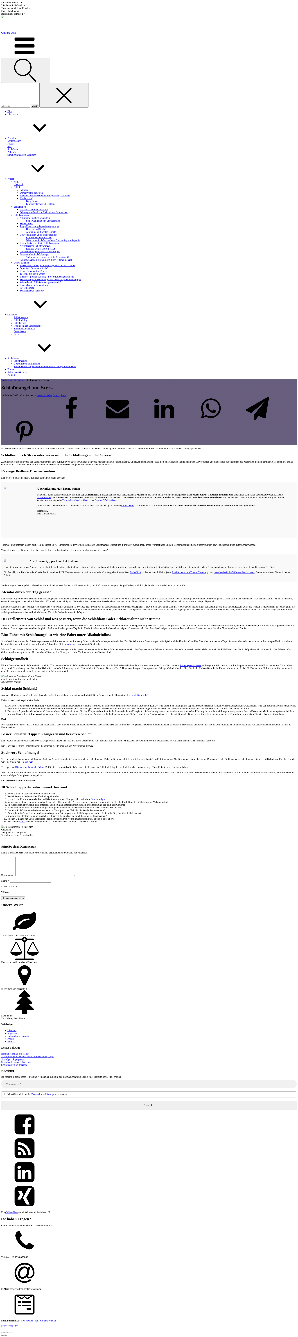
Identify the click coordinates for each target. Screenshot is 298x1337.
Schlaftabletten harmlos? (32, 290)
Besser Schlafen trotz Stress (33, 271)
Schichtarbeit (26, 223)
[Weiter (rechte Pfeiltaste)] (5, 1335)
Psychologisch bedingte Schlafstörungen (39, 243)
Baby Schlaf (32, 201)
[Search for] (16, 105)
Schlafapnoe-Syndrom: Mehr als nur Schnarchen (44, 212)
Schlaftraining (20, 320)
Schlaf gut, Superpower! (13, 1059)
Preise (17, 334)
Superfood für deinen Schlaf (33, 268)
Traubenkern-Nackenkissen (75, 500)
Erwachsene (20, 331)
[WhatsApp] (210, 419)
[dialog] (149, 1273)
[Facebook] (71, 419)
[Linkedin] (164, 419)
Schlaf (56, 395)
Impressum (12, 1033)
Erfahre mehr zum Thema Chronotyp (190, 572)
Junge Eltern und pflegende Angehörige (39, 226)
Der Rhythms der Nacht (31, 192)
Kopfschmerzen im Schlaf (39, 237)
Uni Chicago (27, 762)
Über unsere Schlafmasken (27, 363)
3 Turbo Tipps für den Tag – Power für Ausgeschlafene (47, 276)
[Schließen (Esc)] (12, 1332)
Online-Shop (127, 505)
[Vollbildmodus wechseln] (5, 1332)
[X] (24, 419)
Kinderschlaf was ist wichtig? (40, 204)
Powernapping (27, 288)
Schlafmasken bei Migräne (14, 1065)
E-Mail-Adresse (10, 886)
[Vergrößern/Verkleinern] (2, 1332)
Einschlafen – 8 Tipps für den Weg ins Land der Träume (47, 265)
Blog (16, 181)
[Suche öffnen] (25, 70)
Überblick (18, 184)
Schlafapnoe (20, 206)
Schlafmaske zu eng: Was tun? (16, 1062)
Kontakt (11, 1041)
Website (5, 892)
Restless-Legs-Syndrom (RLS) (41, 248)
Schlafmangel (70, 644)
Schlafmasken (20, 361)
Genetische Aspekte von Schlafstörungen (40, 251)
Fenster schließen (9, 1326)
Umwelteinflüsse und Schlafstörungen (38, 234)
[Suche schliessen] (63, 95)
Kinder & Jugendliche (24, 328)
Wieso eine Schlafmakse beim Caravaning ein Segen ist (53, 240)
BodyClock (135, 572)
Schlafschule (20, 323)
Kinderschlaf (26, 198)
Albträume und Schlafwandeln (35, 218)
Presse (10, 1038)
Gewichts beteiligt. (140, 695)
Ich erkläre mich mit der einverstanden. (37, 1094)
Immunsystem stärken (190, 665)
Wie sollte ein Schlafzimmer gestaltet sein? (40, 282)
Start (3, 380)
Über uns (11, 1030)
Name (5, 880)
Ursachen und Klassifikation (34, 209)
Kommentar (8, 875)
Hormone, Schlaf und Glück (15, 1053)
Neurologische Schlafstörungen (35, 246)
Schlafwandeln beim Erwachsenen (43, 220)
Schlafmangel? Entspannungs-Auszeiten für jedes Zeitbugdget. (50, 279)
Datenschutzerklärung (18, 1036)
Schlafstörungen (21, 215)
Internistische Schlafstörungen (34, 254)
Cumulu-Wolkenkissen (106, 500)
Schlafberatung (21, 317)
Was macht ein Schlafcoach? (28, 325)
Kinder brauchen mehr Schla (29, 767)
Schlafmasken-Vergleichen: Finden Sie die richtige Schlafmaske (45, 366)
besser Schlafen (15, 380)
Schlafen (18, 187)
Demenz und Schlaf (35, 229)
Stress (63, 395)
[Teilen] (8, 1332)
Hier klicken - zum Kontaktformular (38, 1320)
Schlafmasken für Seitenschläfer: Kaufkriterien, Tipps (27, 1056)
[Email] (117, 419)
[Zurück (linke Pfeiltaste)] (2, 1335)
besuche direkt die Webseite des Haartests (234, 572)
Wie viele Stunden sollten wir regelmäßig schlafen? (45, 195)
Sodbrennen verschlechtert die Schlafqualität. (48, 257)
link (22, 821)
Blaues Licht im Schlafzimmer (35, 285)
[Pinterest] (24, 443)
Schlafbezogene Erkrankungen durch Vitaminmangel (46, 260)
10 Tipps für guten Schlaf (32, 274)
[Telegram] (257, 419)
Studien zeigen (97, 799)
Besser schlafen (21, 262)
